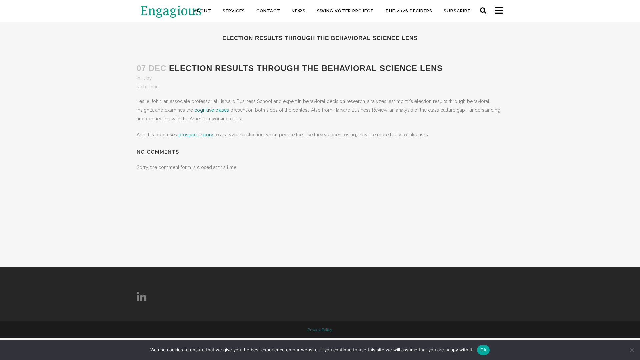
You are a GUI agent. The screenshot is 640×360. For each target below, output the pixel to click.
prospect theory (195, 134)
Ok (483, 349)
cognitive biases (211, 110)
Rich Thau (148, 86)
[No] (631, 350)
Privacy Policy (320, 329)
